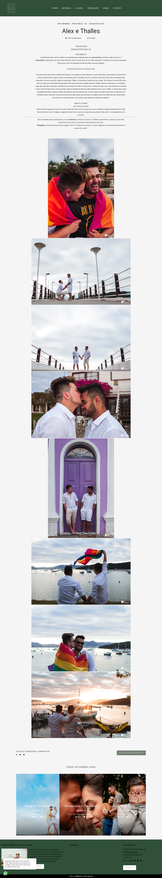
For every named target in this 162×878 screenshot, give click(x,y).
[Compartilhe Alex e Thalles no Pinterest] (24, 754)
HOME (55, 8)
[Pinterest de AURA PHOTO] (132, 860)
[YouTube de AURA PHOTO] (138, 860)
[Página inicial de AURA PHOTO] (13, 8)
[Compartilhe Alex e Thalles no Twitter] (20, 754)
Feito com (81, 876)
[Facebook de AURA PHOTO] (126, 860)
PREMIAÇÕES (93, 8)
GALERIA (79, 8)
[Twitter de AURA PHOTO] (124, 860)
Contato (129, 867)
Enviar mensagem (131, 852)
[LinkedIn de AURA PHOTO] (141, 860)
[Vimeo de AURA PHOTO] (135, 860)
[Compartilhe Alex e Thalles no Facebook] (16, 754)
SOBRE (106, 8)
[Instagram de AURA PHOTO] (129, 860)
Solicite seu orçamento (131, 753)
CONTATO (117, 8)
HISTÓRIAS (66, 8)
